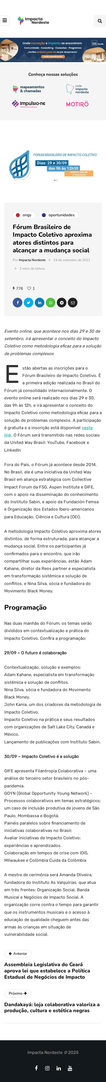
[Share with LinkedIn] (39, 302)
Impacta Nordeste (32, 260)
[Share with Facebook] (17, 302)
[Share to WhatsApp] (50, 302)
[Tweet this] (28, 302)
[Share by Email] (72, 302)
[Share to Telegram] (61, 302)
